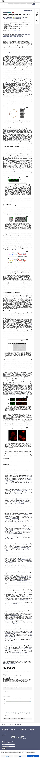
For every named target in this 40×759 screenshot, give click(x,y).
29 (26, 296)
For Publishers (13, 735)
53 (9, 322)
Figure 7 (20, 421)
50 (21, 277)
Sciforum (21, 730)
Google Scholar (23, 476)
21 (28, 87)
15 (4, 83)
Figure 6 (11, 394)
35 (17, 139)
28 (4, 105)
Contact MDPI (4, 734)
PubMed (15, 471)
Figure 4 (9, 390)
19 (8, 83)
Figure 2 (19, 167)
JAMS (21, 737)
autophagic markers (22, 52)
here (14, 688)
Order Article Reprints (28, 10)
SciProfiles (22, 735)
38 (6, 159)
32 (6, 369)
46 (25, 213)
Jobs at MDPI (3, 735)
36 (26, 142)
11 (20, 78)
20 (9, 83)
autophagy (8, 52)
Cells (2, 724)
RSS (15, 724)
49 (15, 249)
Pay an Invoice (4, 731)
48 (14, 249)
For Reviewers (13, 731)
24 (23, 88)
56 (12, 331)
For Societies (13, 736)
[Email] (4, 668)
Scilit (12, 471)
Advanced (37, 4)
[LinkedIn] (7, 668)
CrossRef (9, 471)
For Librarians (13, 734)
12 (21, 78)
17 (6, 83)
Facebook (31, 731)
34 (16, 139)
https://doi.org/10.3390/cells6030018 (14, 30)
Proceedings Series (23, 738)
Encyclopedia (22, 736)
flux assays (16, 52)
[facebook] (9, 668)
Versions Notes (20, 36)
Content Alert (19, 724)
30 (5, 131)
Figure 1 (21, 138)
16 (5, 83)
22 (8, 88)
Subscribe (3, 748)
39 (7, 159)
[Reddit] (12, 668)
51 (16, 423)
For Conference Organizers (15, 737)
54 (6, 323)
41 (20, 171)
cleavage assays (27, 52)
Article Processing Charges (5, 730)
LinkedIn (31, 730)
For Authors (12, 730)
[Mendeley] (14, 668)
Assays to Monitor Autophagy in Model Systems (22, 34)
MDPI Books (22, 731)
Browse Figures (13, 36)
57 (27, 395)
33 (28, 135)
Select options (4, 744)
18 (7, 83)
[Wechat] (11, 668)
